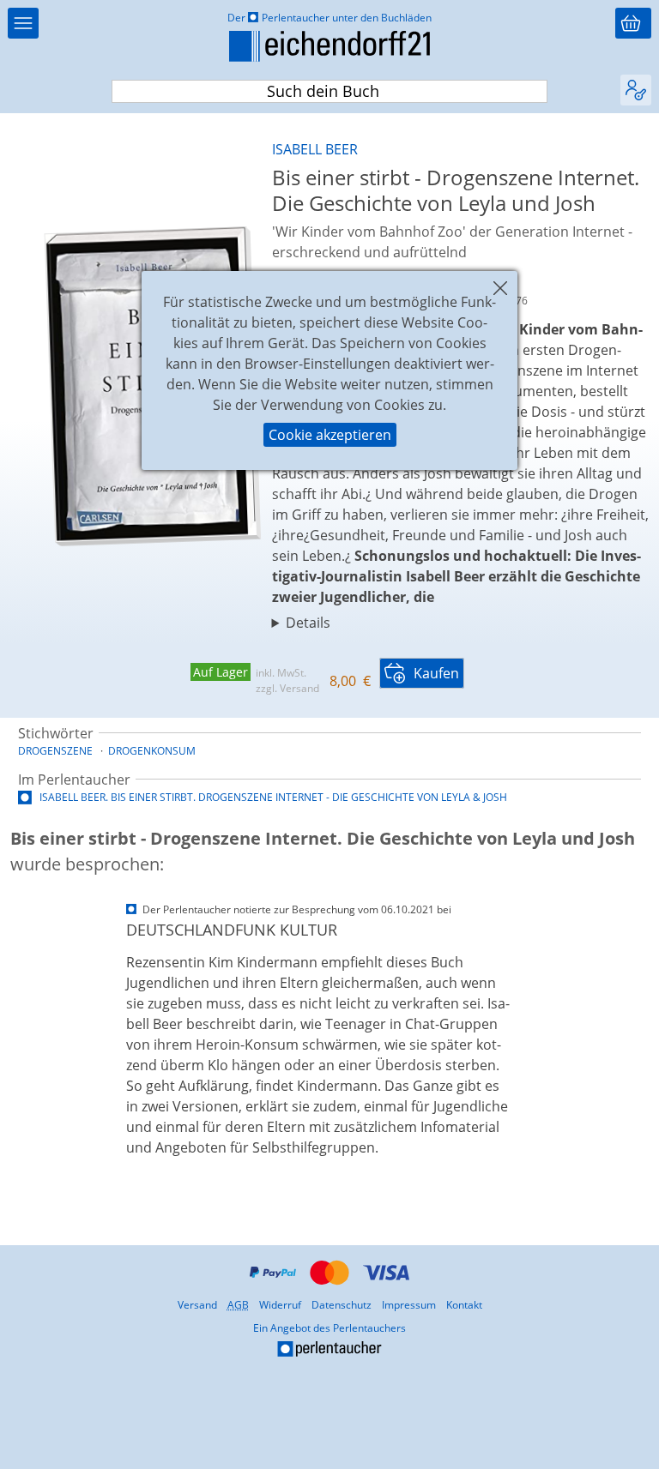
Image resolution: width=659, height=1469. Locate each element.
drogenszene (55, 751)
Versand (197, 1304)
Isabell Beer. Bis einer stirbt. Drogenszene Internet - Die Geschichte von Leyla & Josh (272, 797)
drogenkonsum (152, 751)
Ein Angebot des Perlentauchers (228, 1341)
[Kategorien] (23, 23)
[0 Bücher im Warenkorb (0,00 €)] (633, 23)
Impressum (409, 1304)
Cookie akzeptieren (330, 434)
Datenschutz (341, 1304)
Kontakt (464, 1304)
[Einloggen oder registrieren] (635, 90)
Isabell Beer (315, 149)
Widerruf (280, 1304)
